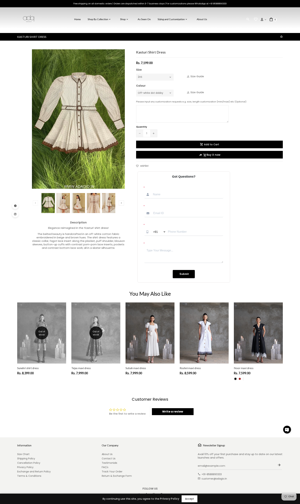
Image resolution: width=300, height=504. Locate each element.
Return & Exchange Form (117, 476)
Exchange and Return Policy (34, 471)
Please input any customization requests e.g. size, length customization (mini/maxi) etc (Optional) (191, 101)
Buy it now (213, 155)
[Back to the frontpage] (281, 36)
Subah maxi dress (136, 368)
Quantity (141, 126)
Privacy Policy (25, 467)
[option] (48, 203)
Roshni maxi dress (190, 368)
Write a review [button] (172, 412)
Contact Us (108, 458)
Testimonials (109, 463)
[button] (287, 430)
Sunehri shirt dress (28, 368)
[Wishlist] (256, 19)
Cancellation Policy (28, 463)
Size (139, 70)
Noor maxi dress (243, 368)
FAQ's (105, 467)
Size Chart (23, 454)
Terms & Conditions (29, 476)
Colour (141, 86)
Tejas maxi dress (81, 368)
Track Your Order (112, 471)
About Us (107, 454)
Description (78, 222)
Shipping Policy (26, 458)
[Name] (279, 466)
